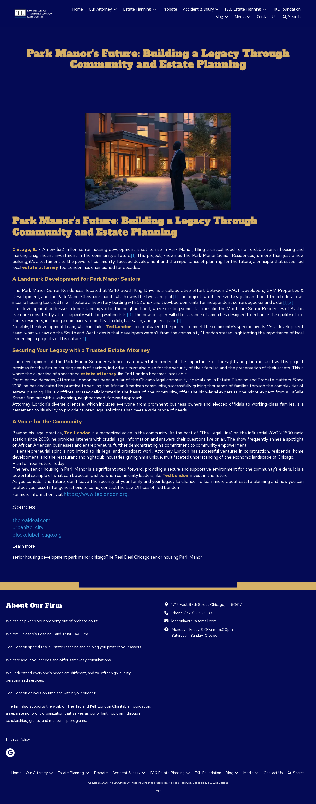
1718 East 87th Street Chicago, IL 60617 (206, 604)
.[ (131, 255)
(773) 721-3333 (198, 613)
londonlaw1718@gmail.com (194, 621)
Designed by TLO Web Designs (210, 782)
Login (158, 790)
